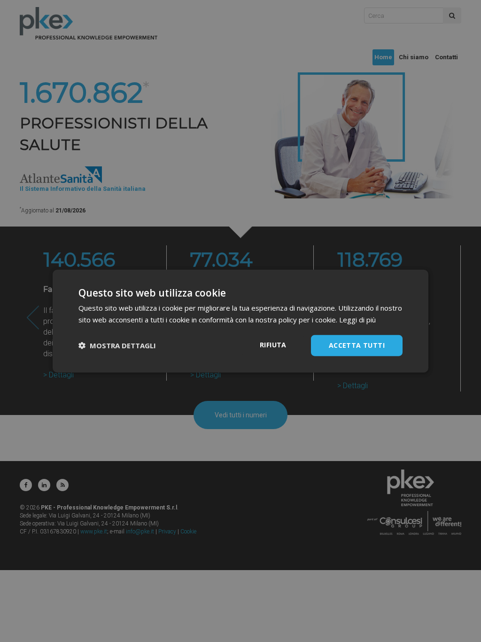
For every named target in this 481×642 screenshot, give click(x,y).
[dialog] (240, 321)
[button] (117, 345)
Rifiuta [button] (273, 344)
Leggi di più (357, 319)
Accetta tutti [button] (357, 345)
